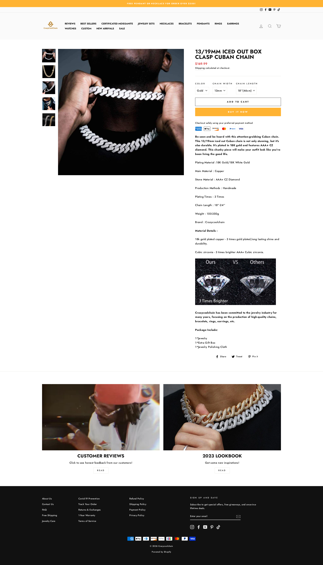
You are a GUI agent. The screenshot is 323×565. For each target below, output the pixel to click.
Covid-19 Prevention (89, 498)
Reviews (70, 23)
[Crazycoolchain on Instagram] (192, 527)
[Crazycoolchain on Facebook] (199, 527)
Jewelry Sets (146, 23)
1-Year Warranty (86, 515)
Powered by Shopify (161, 551)
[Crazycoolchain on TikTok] (218, 527)
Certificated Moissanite (117, 23)
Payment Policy (137, 509)
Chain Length (247, 83)
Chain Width (223, 83)
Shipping (200, 68)
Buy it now (238, 111)
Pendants (203, 23)
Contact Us (48, 504)
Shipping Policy (137, 504)
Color (200, 83)
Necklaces (167, 23)
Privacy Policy (136, 515)
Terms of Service (87, 521)
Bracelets (185, 23)
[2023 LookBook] (222, 417)
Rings (218, 23)
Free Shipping (49, 515)
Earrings (233, 23)
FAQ (44, 509)
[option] (161, 3)
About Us (47, 498)
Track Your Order (87, 504)
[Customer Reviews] (101, 417)
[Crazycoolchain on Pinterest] (212, 527)
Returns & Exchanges (89, 509)
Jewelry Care (48, 521)
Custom (86, 28)
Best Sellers (88, 23)
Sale (122, 28)
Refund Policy (136, 498)
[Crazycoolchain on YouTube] (205, 527)
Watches (70, 28)
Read (100, 470)
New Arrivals (105, 28)
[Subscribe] (238, 516)
